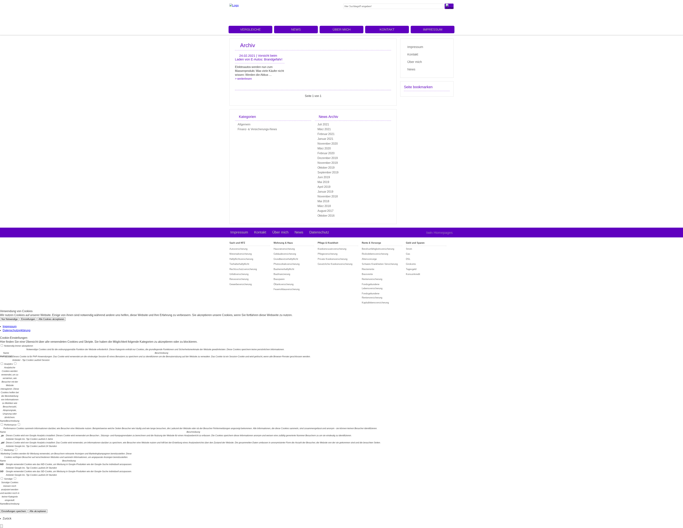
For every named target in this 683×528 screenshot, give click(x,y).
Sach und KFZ (237, 243)
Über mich (342, 29)
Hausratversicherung (284, 249)
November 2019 (327, 162)
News (296, 29)
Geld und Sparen (415, 243)
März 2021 (324, 129)
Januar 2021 (325, 138)
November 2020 (327, 143)
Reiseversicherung (238, 279)
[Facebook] (452, 16)
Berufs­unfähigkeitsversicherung (378, 249)
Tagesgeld (411, 269)
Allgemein (244, 124)
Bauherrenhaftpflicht (284, 269)
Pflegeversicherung (327, 254)
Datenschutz (319, 232)
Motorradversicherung (240, 254)
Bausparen (279, 279)
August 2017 (325, 210)
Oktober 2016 (326, 215)
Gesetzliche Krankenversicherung (335, 264)
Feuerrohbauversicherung (287, 289)
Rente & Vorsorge (371, 243)
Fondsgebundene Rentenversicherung (372, 295)
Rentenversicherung (372, 279)
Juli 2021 (323, 124)
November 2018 (327, 196)
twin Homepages (439, 233)
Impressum (432, 29)
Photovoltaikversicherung (287, 264)
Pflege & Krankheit (328, 243)
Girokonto (411, 264)
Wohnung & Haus (283, 243)
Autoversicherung (238, 249)
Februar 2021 (326, 134)
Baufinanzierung (282, 274)
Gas (408, 254)
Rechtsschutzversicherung (243, 269)
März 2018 (324, 206)
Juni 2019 (323, 177)
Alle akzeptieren (38, 511)
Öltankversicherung (283, 284)
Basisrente (367, 274)
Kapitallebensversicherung (375, 302)
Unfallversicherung (238, 274)
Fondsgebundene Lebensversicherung (372, 286)
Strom (409, 249)
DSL (408, 259)
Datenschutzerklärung (16, 330)
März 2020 (324, 148)
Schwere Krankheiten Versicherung (380, 264)
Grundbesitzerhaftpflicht (286, 259)
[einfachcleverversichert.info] (234, 5)
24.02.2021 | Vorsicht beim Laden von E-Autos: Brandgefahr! (258, 57)
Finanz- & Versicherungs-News (257, 129)
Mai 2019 (323, 182)
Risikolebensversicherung (375, 254)
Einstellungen (28, 319)
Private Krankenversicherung (332, 259)
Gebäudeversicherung (285, 254)
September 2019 (327, 172)
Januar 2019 (325, 191)
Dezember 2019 (327, 158)
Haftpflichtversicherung (241, 259)
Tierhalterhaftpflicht (239, 264)
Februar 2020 (326, 153)
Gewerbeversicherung (240, 284)
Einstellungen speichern (13, 511)
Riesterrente (368, 269)
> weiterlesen (243, 78)
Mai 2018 (323, 201)
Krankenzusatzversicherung (332, 249)
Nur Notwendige (9, 319)
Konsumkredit (413, 274)
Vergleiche (250, 29)
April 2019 (323, 186)
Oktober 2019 (326, 167)
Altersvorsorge (369, 259)
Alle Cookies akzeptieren (51, 319)
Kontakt (387, 29)
